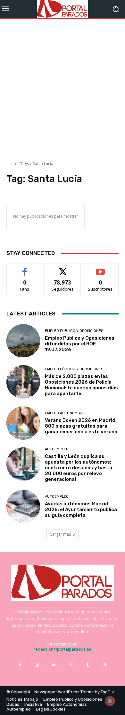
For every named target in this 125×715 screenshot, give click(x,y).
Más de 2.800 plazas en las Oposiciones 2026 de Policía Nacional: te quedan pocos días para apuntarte (81, 384)
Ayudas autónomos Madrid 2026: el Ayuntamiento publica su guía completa (81, 509)
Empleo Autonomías (64, 413)
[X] (105, 665)
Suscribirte (100, 268)
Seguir (63, 268)
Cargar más (60, 534)
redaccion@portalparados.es (62, 649)
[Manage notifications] (110, 701)
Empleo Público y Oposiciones (74, 331)
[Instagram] (37, 665)
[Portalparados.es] (62, 9)
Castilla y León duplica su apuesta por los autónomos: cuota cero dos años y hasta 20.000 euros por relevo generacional (78, 467)
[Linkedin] (54, 665)
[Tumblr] (88, 665)
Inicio (11, 163)
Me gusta (25, 268)
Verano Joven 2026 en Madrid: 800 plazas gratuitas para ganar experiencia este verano (81, 426)
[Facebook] (19, 665)
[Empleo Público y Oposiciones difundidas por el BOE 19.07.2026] (23, 341)
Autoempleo (57, 449)
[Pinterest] (71, 665)
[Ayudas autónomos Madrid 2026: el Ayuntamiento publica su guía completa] (23, 506)
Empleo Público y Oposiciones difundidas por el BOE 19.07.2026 (79, 343)
